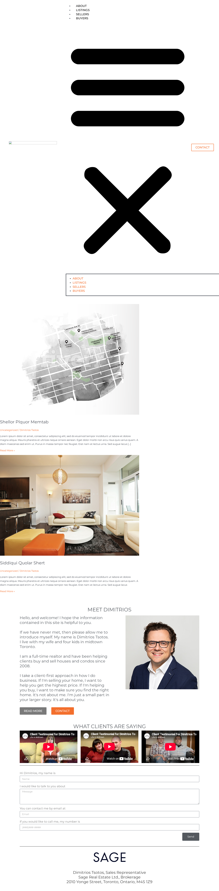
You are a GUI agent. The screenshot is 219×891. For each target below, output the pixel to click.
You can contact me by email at (42, 808)
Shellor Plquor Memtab (24, 421)
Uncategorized (9, 430)
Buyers (82, 18)
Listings (83, 10)
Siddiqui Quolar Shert (22, 562)
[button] (128, 148)
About (81, 6)
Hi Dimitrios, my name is (37, 773)
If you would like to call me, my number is (50, 821)
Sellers (82, 14)
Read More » (7, 450)
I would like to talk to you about (42, 786)
